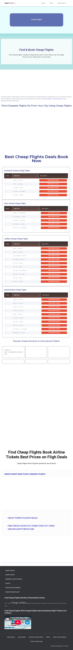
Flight (51, 3)
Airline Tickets (7, 603)
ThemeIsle (66, 646)
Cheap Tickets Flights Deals (22, 518)
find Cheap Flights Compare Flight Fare (52, 99)
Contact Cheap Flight (12, 592)
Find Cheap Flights (53, 180)
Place (7, 175)
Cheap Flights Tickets (45, 603)
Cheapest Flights (30, 603)
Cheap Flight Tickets (55, 603)
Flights (43, 3)
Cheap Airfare (18, 602)
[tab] (36, 473)
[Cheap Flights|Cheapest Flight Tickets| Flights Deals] (10, 3)
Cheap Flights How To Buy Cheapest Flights (24, 474)
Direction (16, 175)
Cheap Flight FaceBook (12, 587)
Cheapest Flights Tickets (13, 579)
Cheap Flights (61, 3)
